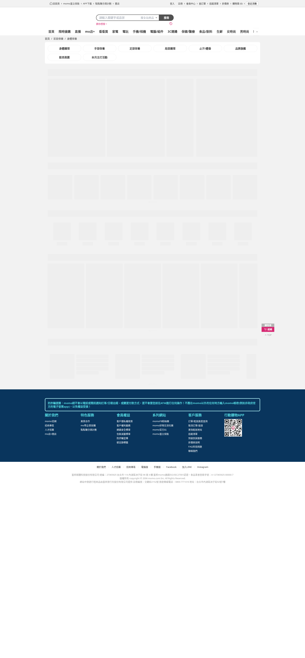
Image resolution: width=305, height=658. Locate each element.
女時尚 (231, 32)
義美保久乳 (152, 23)
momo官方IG (159, 597)
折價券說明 (194, 610)
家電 (115, 32)
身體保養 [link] (72, 38)
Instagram (202, 635)
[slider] (108, 138)
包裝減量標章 (123, 602)
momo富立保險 (160, 602)
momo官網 (50, 589)
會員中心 (190, 3)
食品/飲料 (205, 32)
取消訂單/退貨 (195, 593)
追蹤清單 (214, 3)
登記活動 (252, 3)
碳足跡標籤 (122, 610)
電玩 (125, 32)
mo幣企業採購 (88, 593)
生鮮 (220, 32)
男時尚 (244, 32)
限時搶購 (65, 32)
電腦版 (144, 635)
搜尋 (166, 17)
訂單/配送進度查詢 (198, 589)
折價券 (225, 3)
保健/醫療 (188, 32)
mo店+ (90, 32)
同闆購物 (112, 23)
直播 (78, 32)
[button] (108, 141)
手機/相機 (139, 32)
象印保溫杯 (125, 23)
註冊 (180, 3)
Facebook (171, 635)
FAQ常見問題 (195, 614)
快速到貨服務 (195, 606)
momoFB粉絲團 (160, 589)
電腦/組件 (156, 32)
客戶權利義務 (123, 593)
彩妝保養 (58, 38)
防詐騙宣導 (122, 606)
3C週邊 (172, 32)
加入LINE (187, 635)
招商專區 (49, 593)
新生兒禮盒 (138, 23)
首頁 (51, 32)
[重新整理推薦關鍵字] (171, 24)
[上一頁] (52, 141)
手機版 (157, 635)
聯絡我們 (193, 619)
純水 (162, 23)
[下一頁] (164, 141)
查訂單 (202, 3)
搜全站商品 (147, 17)
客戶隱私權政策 (125, 589)
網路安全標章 (123, 597)
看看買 (103, 32)
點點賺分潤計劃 (89, 597)
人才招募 (49, 597)
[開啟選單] (257, 31)
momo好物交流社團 (162, 593)
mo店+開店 (50, 602)
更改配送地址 (195, 597)
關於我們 (101, 635)
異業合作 (85, 589)
